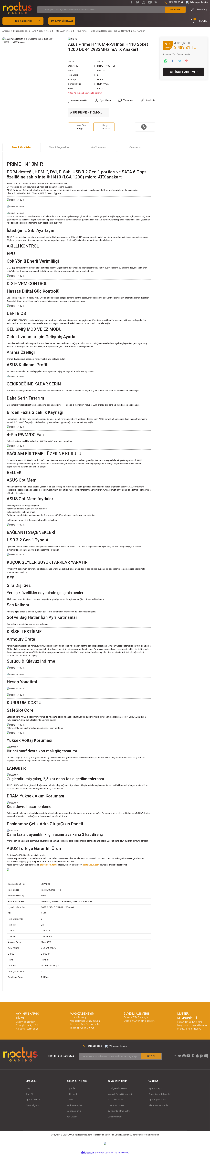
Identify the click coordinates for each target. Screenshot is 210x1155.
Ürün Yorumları (98, 147)
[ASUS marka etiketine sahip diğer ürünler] (72, 39)
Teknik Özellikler (21, 147)
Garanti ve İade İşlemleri (159, 1094)
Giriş (27, 1088)
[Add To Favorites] (77, 101)
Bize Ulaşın (71, 1116)
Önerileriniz (136, 147)
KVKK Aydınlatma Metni (118, 1111)
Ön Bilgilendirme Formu (118, 1088)
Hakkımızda (72, 1094)
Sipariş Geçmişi (32, 1099)
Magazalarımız (73, 1111)
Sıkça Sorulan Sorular (158, 1105)
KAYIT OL (151, 1056)
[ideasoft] (87, 1152)
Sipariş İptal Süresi (157, 1099)
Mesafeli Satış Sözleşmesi (119, 1094)
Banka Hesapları (74, 1105)
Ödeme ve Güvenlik (116, 1105)
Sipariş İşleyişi (155, 1088)
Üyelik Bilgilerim (32, 1105)
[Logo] (17, 8)
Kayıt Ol (29, 1094)
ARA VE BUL (175, 9)
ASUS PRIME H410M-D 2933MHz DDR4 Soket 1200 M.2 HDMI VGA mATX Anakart (88, 113)
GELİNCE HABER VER (184, 72)
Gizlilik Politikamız (116, 1099)
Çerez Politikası (114, 1116)
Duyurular (71, 1088)
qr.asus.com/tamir (48, 865)
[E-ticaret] (104, 1152)
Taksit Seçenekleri (59, 147)
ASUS (100, 61)
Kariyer (69, 1099)
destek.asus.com (91, 865)
